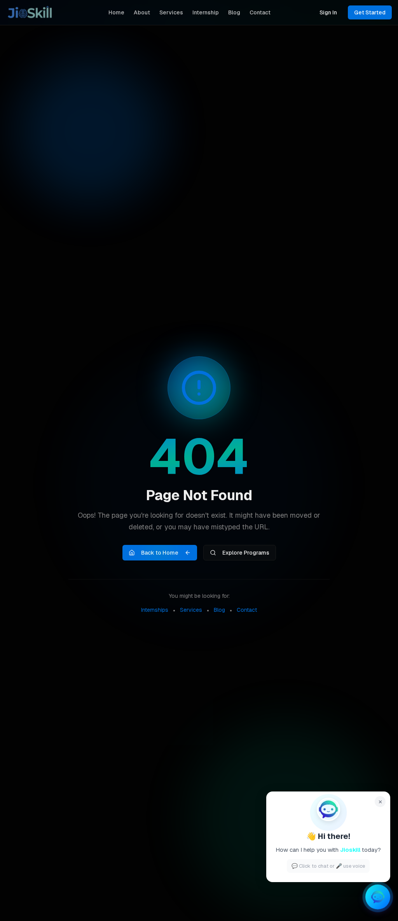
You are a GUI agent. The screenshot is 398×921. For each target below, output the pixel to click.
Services (171, 12)
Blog (234, 12)
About (142, 12)
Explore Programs (245, 552)
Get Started (370, 12)
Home (116, 12)
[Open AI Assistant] (377, 900)
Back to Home (159, 552)
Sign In (328, 12)
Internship (205, 12)
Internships (154, 609)
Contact (260, 12)
